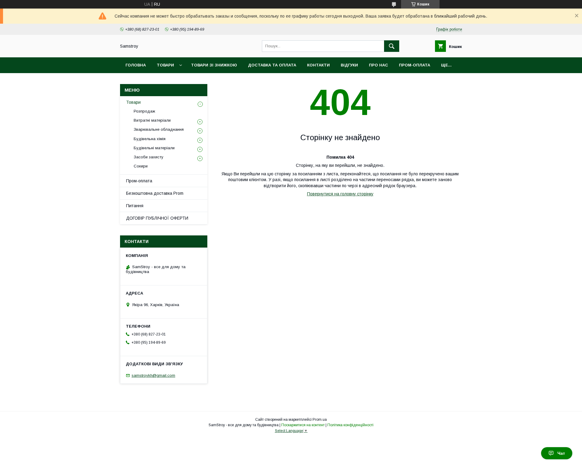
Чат (561, 453)
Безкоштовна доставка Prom (154, 193)
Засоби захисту (148, 157)
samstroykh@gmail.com (153, 375)
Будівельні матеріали (154, 148)
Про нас (378, 65)
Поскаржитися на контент (303, 425)
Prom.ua (320, 419)
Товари (165, 65)
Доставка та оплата (272, 65)
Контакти (318, 65)
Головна (135, 65)
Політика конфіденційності (350, 425)
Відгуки (349, 65)
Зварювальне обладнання (159, 129)
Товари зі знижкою (214, 65)
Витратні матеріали (152, 120)
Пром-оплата (139, 180)
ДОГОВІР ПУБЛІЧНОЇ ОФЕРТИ (157, 218)
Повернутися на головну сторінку (340, 193)
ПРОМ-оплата (414, 65)
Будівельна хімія (150, 139)
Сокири (141, 166)
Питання (134, 205)
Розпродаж (144, 111)
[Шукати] (391, 46)
